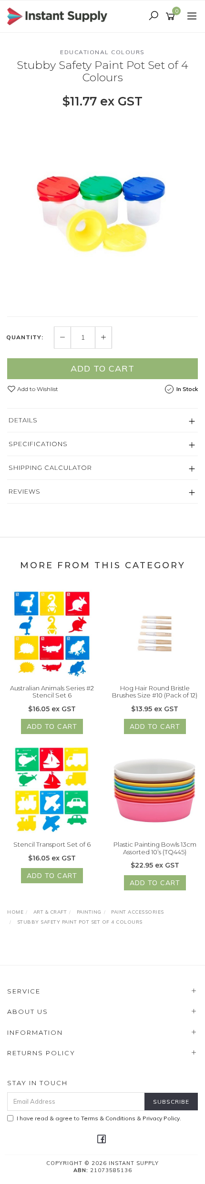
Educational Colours (102, 52)
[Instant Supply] (59, 15)
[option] (102, 212)
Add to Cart (102, 368)
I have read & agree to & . (99, 1118)
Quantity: (24, 337)
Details (23, 420)
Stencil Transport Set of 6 (52, 844)
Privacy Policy (161, 1118)
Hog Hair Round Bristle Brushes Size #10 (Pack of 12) (154, 691)
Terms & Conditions (108, 1118)
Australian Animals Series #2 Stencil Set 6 (52, 691)
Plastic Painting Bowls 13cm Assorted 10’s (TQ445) (154, 848)
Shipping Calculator (50, 467)
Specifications (38, 444)
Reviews (25, 491)
